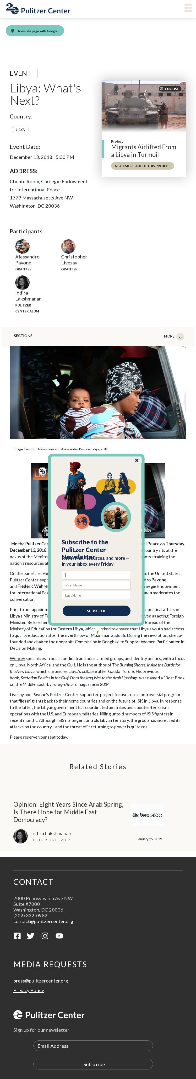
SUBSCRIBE (96, 610)
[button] (96, 549)
